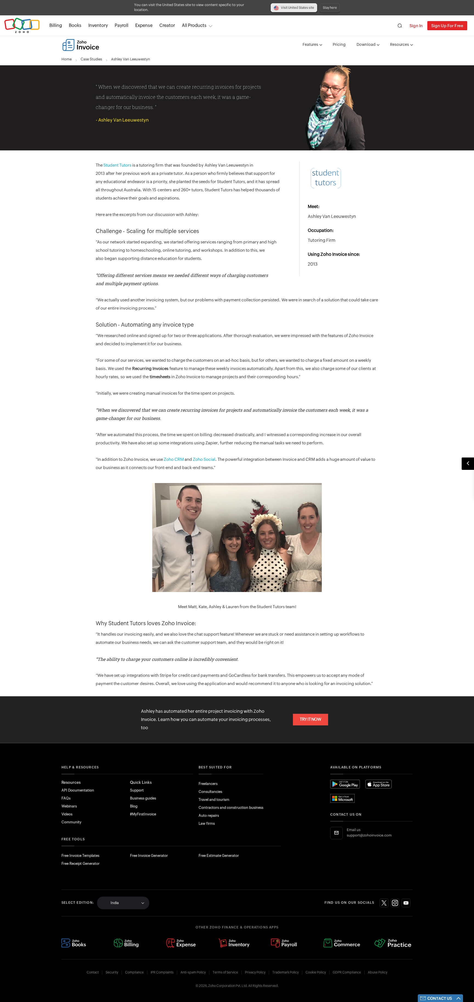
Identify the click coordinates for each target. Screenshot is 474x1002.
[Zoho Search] (400, 26)
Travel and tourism (214, 800)
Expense (144, 25)
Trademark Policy (285, 972)
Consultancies (210, 792)
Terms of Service (225, 972)
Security (112, 972)
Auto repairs (209, 815)
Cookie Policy (316, 972)
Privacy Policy (255, 972)
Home (66, 59)
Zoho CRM (174, 460)
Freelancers (208, 784)
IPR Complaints (162, 972)
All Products (194, 25)
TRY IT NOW (310, 719)
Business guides (143, 798)
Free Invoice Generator (149, 856)
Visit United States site (297, 7)
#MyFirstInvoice (143, 814)
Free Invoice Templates (80, 856)
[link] (167, 25)
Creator (167, 25)
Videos (66, 814)
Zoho (22, 26)
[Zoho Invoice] (80, 45)
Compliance (134, 972)
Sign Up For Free (447, 25)
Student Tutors (117, 165)
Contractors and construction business (231, 807)
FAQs (65, 798)
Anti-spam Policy (193, 972)
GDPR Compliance (347, 972)
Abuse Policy (377, 972)
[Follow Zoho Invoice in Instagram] (395, 903)
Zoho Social (204, 460)
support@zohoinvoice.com (369, 835)
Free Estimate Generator (219, 856)
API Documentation (77, 790)
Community (71, 822)
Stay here (330, 7)
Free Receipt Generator (80, 863)
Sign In (416, 25)
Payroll (121, 25)
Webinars (69, 806)
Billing (55, 25)
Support (137, 790)
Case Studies (91, 59)
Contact (93, 972)
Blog (133, 806)
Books (75, 25)
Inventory (98, 25)
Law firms (207, 823)
